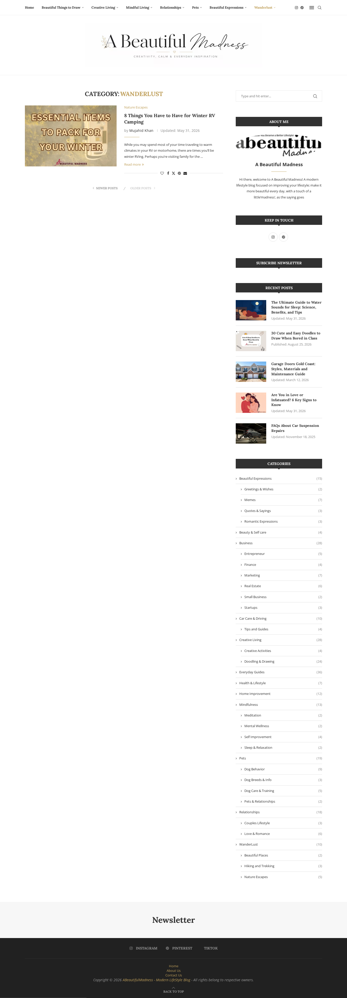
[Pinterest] (302, 7)
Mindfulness (280, 704)
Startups (283, 607)
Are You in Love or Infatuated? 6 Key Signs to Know (294, 400)
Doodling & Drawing (283, 661)
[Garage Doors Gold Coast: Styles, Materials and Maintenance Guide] (251, 372)
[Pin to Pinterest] (179, 173)
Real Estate (283, 586)
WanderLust (280, 844)
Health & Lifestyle (280, 683)
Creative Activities (283, 650)
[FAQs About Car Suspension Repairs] (251, 433)
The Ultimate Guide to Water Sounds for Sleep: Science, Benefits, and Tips (296, 307)
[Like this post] (162, 173)
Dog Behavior (283, 769)
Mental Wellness (283, 726)
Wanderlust (263, 7)
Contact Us (173, 975)
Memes (283, 499)
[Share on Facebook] (168, 173)
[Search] (319, 7)
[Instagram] (296, 7)
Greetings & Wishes (283, 489)
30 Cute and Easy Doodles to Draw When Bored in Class (295, 335)
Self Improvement (283, 737)
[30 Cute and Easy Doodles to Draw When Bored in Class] (251, 341)
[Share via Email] (185, 173)
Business (280, 543)
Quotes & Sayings (283, 510)
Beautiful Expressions (226, 7)
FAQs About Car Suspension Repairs (295, 428)
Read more (132, 164)
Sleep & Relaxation (283, 747)
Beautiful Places (283, 855)
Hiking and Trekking (283, 866)
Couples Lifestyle (283, 823)
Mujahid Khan (141, 130)
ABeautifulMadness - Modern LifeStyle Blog (156, 979)
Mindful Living (137, 7)
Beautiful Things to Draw (61, 7)
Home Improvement (280, 693)
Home (29, 7)
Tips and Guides (283, 629)
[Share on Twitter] (173, 173)
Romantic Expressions (283, 521)
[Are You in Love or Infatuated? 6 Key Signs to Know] (251, 403)
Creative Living (103, 7)
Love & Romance (283, 833)
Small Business (283, 597)
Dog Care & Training (283, 790)
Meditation (283, 715)
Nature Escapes (283, 877)
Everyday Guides (280, 672)
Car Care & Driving (280, 618)
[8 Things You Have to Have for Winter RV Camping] (71, 135)
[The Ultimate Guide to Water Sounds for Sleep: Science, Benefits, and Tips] (251, 310)
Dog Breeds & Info (283, 779)
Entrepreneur (283, 553)
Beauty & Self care (280, 532)
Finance (283, 564)
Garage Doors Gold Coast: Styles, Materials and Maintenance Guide (293, 369)
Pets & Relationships (283, 801)
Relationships (170, 7)
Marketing (283, 575)
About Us (174, 970)
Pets (195, 7)
